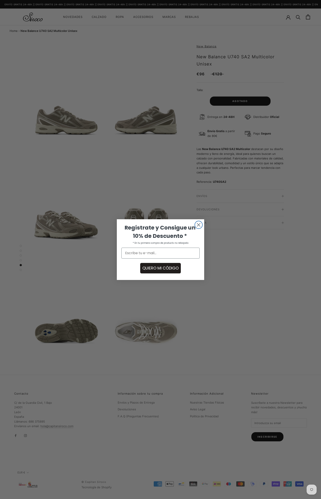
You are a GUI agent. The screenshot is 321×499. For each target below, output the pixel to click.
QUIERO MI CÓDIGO (160, 268)
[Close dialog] (198, 225)
